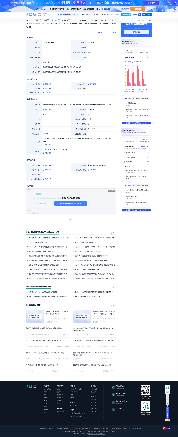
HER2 (76, 334)
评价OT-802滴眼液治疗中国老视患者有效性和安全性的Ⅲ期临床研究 (96, 265)
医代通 (62, 14)
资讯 (74, 20)
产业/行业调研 (73, 392)
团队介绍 (93, 411)
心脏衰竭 (77, 359)
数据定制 (72, 395)
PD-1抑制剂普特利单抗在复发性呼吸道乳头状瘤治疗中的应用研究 (48, 269)
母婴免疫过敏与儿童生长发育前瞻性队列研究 (42, 292)
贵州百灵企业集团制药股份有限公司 (38, 334)
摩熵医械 (59, 404)
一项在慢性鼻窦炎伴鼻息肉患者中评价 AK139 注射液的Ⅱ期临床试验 (97, 238)
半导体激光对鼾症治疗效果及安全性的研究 (41, 251)
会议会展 (94, 20)
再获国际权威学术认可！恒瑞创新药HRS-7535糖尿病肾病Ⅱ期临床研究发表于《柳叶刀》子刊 (104, 314)
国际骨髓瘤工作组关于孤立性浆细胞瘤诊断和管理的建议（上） (144, 115)
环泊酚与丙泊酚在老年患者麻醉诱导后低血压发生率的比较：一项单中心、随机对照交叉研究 (104, 274)
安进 (48, 359)
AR (76, 371)
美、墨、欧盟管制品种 (99, 434)
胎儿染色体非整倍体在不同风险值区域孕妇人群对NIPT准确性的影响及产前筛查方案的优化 (57, 296)
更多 (112, 233)
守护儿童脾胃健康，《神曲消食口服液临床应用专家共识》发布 (93, 340)
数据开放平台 (126, 14)
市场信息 (46, 401)
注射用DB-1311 (38, 346)
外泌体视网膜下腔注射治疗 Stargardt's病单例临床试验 (91, 260)
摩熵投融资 (60, 398)
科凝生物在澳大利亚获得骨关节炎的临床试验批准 (42, 365)
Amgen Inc (42, 359)
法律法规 (90, 434)
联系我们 (93, 402)
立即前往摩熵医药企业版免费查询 (70, 203)
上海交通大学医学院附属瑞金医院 (85, 346)
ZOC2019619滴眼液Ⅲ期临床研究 (38, 242)
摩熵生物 (59, 401)
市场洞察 (72, 398)
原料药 (45, 407)
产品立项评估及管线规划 (76, 389)
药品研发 (46, 392)
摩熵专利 (59, 392)
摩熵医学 (59, 389)
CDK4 (86, 334)
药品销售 (46, 398)
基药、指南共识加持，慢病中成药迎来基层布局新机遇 (141, 109)
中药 (45, 412)
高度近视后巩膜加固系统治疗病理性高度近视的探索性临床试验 (48, 238)
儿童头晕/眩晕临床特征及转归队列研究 (87, 251)
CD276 (46, 346)
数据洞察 (83, 20)
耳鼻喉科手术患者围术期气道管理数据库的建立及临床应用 (93, 292)
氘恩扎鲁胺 (82, 371)
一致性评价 (47, 404)
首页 (27, 20)
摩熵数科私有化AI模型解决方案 (77, 413)
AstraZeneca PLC (32, 359)
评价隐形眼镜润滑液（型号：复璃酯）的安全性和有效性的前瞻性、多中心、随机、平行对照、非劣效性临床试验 (64, 256)
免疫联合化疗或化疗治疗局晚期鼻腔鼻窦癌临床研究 (44, 265)
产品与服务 (94, 408)
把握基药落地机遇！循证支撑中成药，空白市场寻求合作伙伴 (143, 202)
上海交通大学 (52, 319)
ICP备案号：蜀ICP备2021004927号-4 (81, 428)
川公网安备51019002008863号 (103, 428)
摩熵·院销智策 (47, 389)
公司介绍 (93, 399)
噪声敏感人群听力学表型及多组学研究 (87, 269)
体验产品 (136, 32)
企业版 (44, 20)
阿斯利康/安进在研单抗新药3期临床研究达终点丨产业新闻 (45, 353)
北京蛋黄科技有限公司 (64, 319)
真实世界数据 (73, 405)
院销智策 (54, 20)
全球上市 (46, 395)
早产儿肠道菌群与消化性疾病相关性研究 (87, 296)
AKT (81, 334)
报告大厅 (93, 392)
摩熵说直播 (94, 389)
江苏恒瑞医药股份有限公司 (108, 319)
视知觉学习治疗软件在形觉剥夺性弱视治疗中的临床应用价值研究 (48, 274)
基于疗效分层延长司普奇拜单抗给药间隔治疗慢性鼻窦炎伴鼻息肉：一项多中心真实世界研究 (57, 247)
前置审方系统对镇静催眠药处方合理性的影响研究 (90, 256)
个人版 (35, 20)
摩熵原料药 (60, 395)
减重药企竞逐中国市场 (132, 196)
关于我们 (115, 20)
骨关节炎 (30, 371)
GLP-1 (97, 319)
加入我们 (93, 405)
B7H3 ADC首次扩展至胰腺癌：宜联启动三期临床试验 (43, 340)
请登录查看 (48, 84)
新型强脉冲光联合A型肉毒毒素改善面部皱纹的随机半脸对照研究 (95, 278)
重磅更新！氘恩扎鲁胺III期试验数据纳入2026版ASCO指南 (92, 365)
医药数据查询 (167, 413)
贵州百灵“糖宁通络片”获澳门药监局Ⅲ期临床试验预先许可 (45, 328)
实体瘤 (30, 346)
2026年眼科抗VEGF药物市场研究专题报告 (138, 190)
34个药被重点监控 (131, 103)
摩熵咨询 (65, 20)
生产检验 (46, 409)
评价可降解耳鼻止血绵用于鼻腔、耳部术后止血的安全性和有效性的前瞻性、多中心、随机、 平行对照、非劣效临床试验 (66, 260)
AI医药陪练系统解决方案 (76, 416)
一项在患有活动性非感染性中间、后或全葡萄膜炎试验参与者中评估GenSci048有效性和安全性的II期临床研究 (62, 278)
